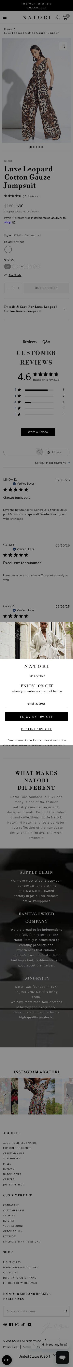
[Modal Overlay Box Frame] (36, 683)
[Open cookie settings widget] (7, 1360)
